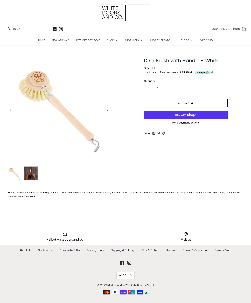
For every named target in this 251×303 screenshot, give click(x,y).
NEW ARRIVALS (60, 40)
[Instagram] (61, 29)
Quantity (149, 81)
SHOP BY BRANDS (160, 40)
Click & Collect (150, 250)
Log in (215, 28)
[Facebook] (55, 29)
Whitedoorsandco (114, 285)
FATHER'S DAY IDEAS (88, 40)
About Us (25, 250)
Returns (171, 250)
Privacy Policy (223, 250)
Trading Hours (95, 250)
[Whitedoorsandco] (125, 12)
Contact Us (45, 250)
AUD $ (224, 28)
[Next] (107, 110)
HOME (41, 40)
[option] (59, 110)
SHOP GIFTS (132, 40)
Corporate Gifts (69, 250)
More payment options (185, 122)
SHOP (111, 40)
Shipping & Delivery (123, 250)
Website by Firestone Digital (140, 285)
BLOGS (185, 40)
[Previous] (10, 110)
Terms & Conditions (195, 250)
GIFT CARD (206, 40)
